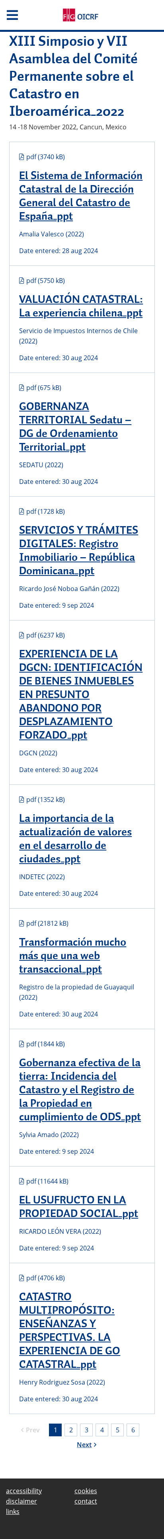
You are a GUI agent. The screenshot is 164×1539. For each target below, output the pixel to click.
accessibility (24, 1490)
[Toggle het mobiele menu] (27, 15)
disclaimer (21, 1501)
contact (85, 1501)
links (13, 1511)
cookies (85, 1490)
